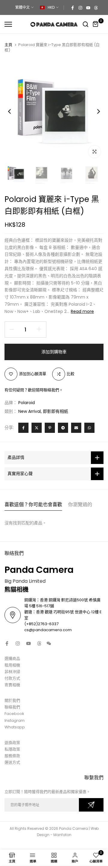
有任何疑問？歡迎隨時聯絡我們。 (33, 390)
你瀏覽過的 (80, 504)
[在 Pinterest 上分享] (50, 428)
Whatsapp (14, 727)
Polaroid (26, 403)
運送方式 (12, 762)
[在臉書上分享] (23, 428)
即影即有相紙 (55, 411)
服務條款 (12, 756)
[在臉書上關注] (72, 7)
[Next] (94, 111)
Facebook (14, 713)
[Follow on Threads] (96, 7)
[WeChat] (49, 643)
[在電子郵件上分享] (76, 428)
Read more (82, 311)
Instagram (14, 720)
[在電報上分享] (63, 428)
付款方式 (12, 678)
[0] (95, 24)
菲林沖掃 (12, 672)
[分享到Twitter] (37, 428)
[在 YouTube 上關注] (88, 7)
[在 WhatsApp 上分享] (89, 428)
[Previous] (14, 111)
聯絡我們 (12, 707)
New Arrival (29, 411)
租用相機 (12, 665)
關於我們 (12, 700)
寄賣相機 (12, 685)
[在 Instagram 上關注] (80, 7)
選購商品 (12, 658)
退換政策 (12, 742)
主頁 (8, 45)
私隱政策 (12, 749)
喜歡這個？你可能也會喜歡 (33, 504)
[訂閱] (91, 805)
